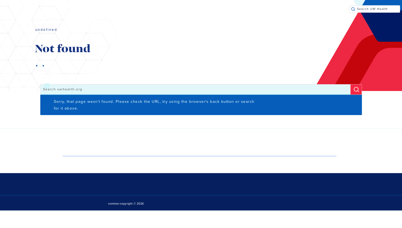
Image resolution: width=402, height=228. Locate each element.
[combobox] (378, 8)
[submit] (353, 8)
